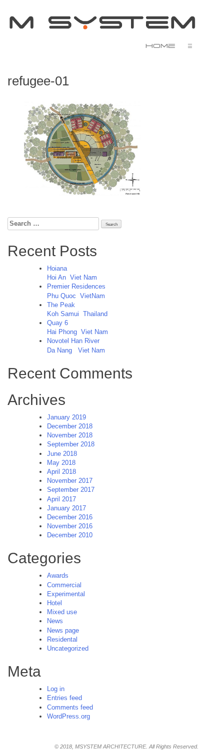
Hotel (54, 603)
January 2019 (66, 417)
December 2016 (69, 517)
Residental (62, 639)
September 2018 (70, 444)
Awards (57, 575)
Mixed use (62, 612)
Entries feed (64, 698)
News (55, 621)
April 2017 (61, 499)
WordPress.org (68, 716)
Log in (55, 689)
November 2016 (69, 526)
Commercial (64, 585)
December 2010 (69, 535)
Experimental (66, 594)
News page (63, 630)
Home (161, 46)
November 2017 (69, 480)
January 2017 (66, 508)
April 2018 (61, 471)
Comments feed (70, 707)
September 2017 (70, 489)
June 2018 (62, 453)
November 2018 (69, 435)
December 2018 (69, 426)
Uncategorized (67, 648)
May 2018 (61, 462)
